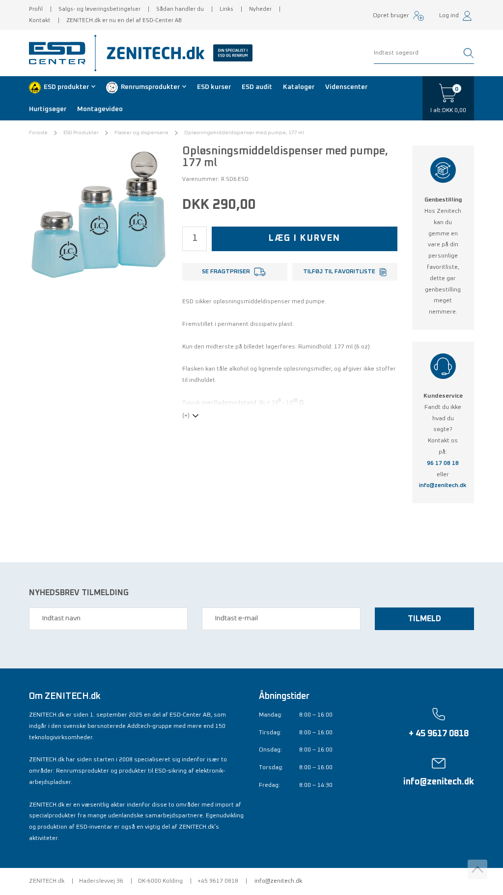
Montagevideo (100, 109)
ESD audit (257, 87)
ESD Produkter (81, 132)
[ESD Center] (60, 53)
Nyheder (260, 9)
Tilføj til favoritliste (339, 272)
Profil (36, 9)
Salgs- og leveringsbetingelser (99, 9)
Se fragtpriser (226, 272)
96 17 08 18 (443, 463)
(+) (186, 416)
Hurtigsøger (47, 109)
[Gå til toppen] (477, 869)
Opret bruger (391, 16)
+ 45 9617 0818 (439, 733)
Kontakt (40, 20)
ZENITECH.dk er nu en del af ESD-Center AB (124, 20)
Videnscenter (346, 87)
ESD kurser (214, 87)
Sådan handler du (180, 9)
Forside (38, 132)
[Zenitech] (176, 53)
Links (226, 9)
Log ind (449, 16)
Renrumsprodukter (150, 87)
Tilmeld (424, 619)
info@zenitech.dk (443, 486)
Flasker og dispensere (141, 132)
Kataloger (298, 87)
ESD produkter (66, 87)
